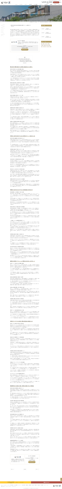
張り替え (49, 45)
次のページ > (37, 469)
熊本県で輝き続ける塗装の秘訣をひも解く (24, 58)
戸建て (50, 46)
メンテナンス (44, 46)
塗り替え (45, 45)
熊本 (41, 43)
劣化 (41, 46)
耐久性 (48, 43)
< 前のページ (12, 469)
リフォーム (46, 43)
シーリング (48, 46)
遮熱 (47, 45)
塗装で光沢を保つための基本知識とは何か (25, 60)
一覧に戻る (24, 469)
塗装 (43, 43)
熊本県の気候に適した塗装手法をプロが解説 (26, 61)
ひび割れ (42, 45)
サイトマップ (14, 486)
